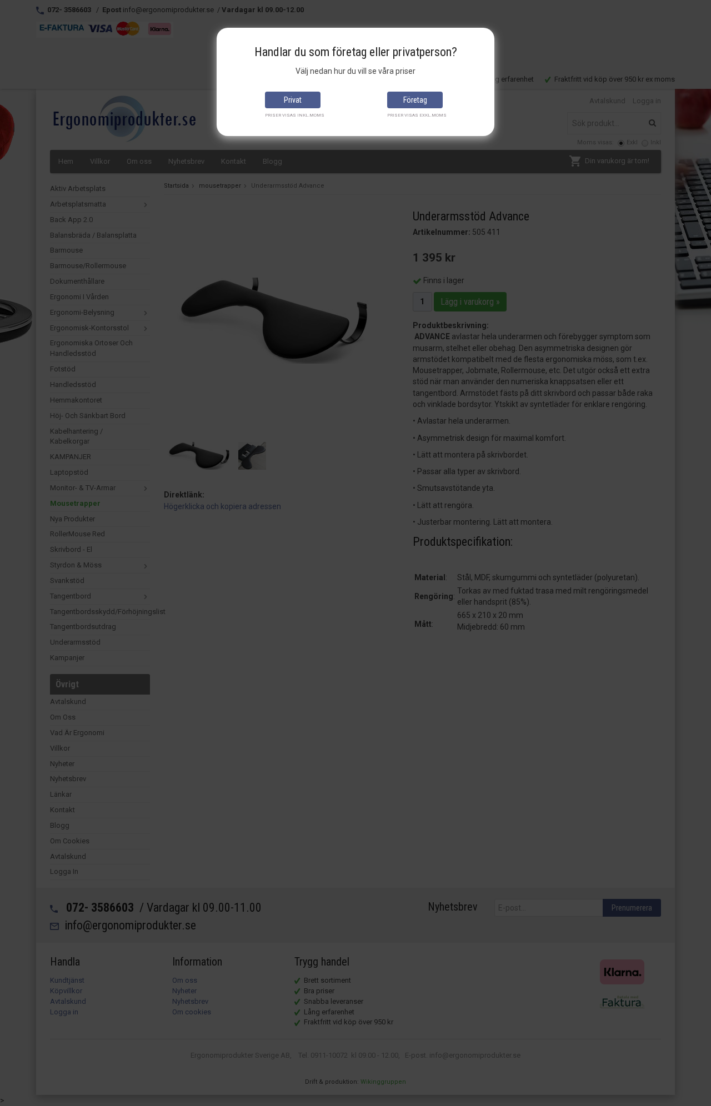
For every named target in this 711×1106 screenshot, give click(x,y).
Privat (293, 99)
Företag (415, 99)
